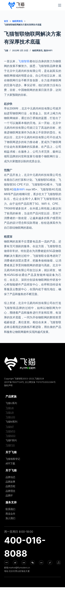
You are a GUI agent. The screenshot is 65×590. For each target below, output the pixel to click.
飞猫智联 (24, 61)
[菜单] (59, 5)
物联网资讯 (37, 50)
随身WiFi (48, 50)
